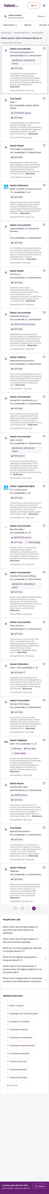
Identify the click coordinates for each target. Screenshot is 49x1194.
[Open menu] (44, 5)
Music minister (17, 1005)
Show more (14, 87)
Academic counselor (20, 1021)
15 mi (40, 16)
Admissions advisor (19, 1029)
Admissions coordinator (21, 1037)
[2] (34, 908)
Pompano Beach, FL (21, 33)
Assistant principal (18, 1077)
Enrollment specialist (20, 1053)
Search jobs (6, 33)
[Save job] (44, 48)
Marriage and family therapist (24, 1013)
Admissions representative (22, 1045)
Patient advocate (18, 1061)
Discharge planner (18, 1069)
